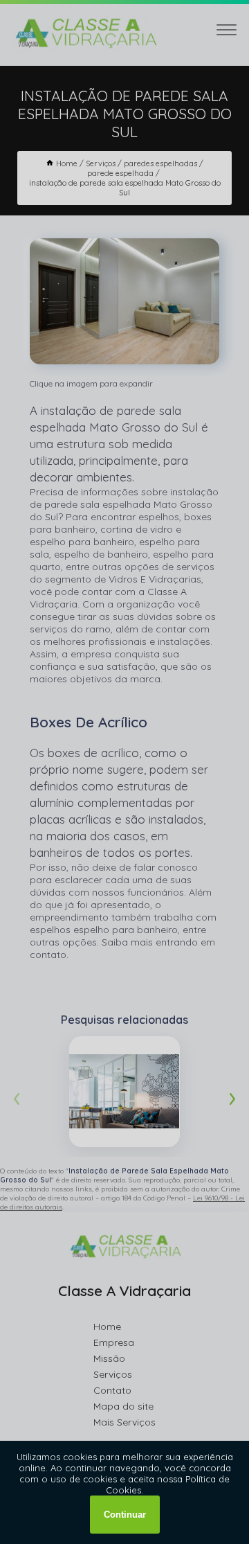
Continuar (125, 1514)
